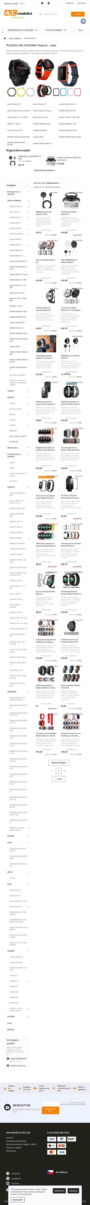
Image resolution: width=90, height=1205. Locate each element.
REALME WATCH (15, 239)
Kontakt (9, 1138)
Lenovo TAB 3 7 (15, 594)
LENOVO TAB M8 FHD (18, 549)
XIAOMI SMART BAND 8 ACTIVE (19, 361)
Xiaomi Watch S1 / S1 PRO (18, 286)
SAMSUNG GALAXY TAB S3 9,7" (18, 783)
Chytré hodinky (14, 200)
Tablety (10, 391)
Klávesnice (13, 481)
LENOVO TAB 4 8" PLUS (18, 618)
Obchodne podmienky (16, 1141)
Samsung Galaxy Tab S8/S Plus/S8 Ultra (17, 699)
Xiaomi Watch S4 (16, 250)
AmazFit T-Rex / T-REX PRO (18, 299)
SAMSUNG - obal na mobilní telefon (17, 829)
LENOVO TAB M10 (16, 554)
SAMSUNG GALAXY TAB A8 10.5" (18, 722)
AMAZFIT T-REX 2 (16, 306)
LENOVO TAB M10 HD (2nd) (18, 561)
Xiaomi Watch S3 (16, 256)
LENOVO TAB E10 (16, 527)
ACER (9, 842)
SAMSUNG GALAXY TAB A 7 (18, 706)
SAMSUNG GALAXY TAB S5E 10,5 (18, 798)
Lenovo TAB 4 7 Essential (15, 606)
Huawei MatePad (16, 962)
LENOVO (11, 487)
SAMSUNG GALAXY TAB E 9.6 (18, 767)
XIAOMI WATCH (15, 245)
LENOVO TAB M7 (16, 538)
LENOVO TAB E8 (16, 521)
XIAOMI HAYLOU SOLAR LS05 (19, 340)
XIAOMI (12, 414)
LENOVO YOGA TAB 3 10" (18, 635)
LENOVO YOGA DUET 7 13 (18, 664)
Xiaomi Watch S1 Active (19, 274)
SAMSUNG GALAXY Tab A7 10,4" (18, 760)
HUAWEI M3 (14, 997)
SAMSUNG (11, 691)
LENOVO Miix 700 (16, 670)
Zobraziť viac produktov (44, 170)
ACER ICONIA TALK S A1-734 (19, 865)
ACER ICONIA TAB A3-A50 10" (18, 850)
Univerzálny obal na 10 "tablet (18, 474)
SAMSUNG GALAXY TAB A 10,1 (18, 745)
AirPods (12, 878)
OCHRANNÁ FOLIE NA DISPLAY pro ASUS (18, 921)
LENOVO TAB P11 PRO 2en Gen (18, 677)
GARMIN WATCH (16, 217)
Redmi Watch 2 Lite (17, 293)
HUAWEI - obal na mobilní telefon (16, 1009)
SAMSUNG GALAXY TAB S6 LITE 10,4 (18, 813)
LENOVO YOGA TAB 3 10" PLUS (18, 643)
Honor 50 (13, 431)
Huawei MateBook (16, 957)
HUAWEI (13, 403)
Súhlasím (73, 1191)
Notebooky (12, 448)
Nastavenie (18, 1200)
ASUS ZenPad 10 (16, 907)
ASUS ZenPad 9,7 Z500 (18, 901)
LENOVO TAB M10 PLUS (18, 567)
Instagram (16, 1178)
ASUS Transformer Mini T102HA (18, 936)
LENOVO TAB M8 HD (17, 543)
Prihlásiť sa (50, 1110)
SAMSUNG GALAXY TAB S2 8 (18, 775)
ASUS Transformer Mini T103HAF (18, 944)
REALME (13, 420)
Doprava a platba (13, 1147)
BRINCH (10, 1029)
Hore (60, 779)
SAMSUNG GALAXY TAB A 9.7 (18, 737)
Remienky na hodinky (17, 375)
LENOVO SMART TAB (17, 508)
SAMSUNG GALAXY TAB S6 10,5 (18, 806)
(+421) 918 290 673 (18, 1058)
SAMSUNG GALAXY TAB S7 (18, 821)
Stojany (12, 462)
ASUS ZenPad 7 (15, 890)
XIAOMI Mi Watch (16, 328)
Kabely (12, 468)
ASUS (9, 884)
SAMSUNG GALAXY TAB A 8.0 (18, 729)
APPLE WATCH (15, 212)
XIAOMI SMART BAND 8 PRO (19, 353)
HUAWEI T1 (14, 975)
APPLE (10, 872)
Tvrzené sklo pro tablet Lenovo (18, 650)
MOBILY (10, 397)
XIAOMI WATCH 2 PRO (18, 280)
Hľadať (77, 14)
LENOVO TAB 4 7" (16, 599)
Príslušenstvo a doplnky (14, 193)
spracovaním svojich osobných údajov (73, 1104)
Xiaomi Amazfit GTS (17, 322)
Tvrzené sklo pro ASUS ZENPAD (18, 913)
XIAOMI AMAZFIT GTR (18, 317)
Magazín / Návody (11, 3)
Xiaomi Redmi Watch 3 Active (18, 268)
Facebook (16, 1173)
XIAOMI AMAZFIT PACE (18, 311)
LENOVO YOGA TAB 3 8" (19, 629)
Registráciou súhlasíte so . (73, 1103)
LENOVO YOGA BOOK (18, 657)
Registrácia (81, 3)
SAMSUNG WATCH (16, 234)
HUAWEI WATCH (16, 228)
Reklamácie (11, 1151)
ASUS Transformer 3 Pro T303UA (19, 928)
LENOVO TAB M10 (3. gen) (17, 684)
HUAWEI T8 (14, 992)
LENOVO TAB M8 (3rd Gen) (18, 494)
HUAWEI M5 (14, 1003)
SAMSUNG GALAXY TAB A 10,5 (18, 752)
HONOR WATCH (15, 223)
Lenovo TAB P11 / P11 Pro (18, 587)
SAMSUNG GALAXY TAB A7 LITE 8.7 (18, 714)
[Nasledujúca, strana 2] (59, 771)
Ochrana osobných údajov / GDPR (21, 1144)
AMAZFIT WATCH (16, 206)
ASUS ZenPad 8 (15, 896)
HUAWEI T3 (14, 981)
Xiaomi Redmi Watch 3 (18, 261)
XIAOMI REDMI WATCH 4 (18, 368)
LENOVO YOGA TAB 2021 (17, 515)
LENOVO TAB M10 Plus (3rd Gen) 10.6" (18, 574)
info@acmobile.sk (18, 1065)
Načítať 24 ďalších (58, 763)
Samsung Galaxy (16, 409)
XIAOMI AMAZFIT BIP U (19, 333)
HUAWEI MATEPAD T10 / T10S (19, 969)
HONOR (12, 425)
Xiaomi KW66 (15, 346)
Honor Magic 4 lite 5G (18, 436)
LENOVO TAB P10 (16, 581)
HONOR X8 (14, 442)
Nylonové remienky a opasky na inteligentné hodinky (18, 382)
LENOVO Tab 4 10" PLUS (19, 623)
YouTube (15, 1183)
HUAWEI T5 (14, 986)
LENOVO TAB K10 (16, 532)
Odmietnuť (59, 1191)
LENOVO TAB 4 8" (16, 612)
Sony (9, 1023)
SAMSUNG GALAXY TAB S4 (18, 790)
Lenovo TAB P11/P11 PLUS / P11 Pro (17, 502)
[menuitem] (22, 30)
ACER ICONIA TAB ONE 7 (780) (19, 857)
